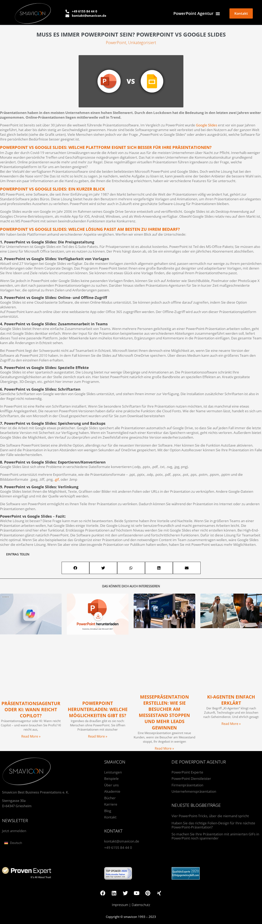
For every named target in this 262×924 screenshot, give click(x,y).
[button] (75, 568)
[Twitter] (125, 893)
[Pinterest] (148, 893)
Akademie (112, 791)
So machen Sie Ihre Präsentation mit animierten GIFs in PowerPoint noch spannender (215, 836)
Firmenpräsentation (187, 785)
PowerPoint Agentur (193, 13)
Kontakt (110, 817)
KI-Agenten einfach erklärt (231, 700)
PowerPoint (116, 42)
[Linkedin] (114, 893)
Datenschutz (141, 905)
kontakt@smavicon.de (121, 841)
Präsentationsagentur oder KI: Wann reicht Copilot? (30, 709)
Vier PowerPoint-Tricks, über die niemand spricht (210, 816)
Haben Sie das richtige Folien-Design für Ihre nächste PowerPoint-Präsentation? (213, 825)
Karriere (110, 804)
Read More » (31, 736)
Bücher (110, 798)
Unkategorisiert (142, 42)
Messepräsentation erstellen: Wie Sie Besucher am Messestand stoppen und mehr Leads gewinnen (164, 712)
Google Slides (206, 125)
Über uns (111, 785)
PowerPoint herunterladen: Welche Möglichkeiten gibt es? (98, 709)
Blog (107, 810)
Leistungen (113, 772)
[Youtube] (136, 893)
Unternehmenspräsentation (194, 791)
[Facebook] (103, 893)
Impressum (120, 905)
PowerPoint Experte (187, 772)
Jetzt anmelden (14, 830)
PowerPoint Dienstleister (191, 778)
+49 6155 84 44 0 (118, 847)
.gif (56, 479)
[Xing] (159, 893)
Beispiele (111, 778)
